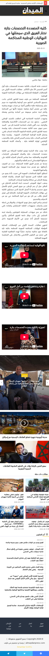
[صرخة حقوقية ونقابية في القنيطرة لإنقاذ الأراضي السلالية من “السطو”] (37, 485)
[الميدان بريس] (33, 10)
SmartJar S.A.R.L (24, 647)
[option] (24, 382)
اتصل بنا (30, 624)
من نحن (20, 624)
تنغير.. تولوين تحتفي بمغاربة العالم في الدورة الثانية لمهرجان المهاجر (12, 496)
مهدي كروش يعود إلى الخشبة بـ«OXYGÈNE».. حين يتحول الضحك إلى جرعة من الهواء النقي (11, 523)
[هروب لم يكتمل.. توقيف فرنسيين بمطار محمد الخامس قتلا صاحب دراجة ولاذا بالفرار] (37, 512)
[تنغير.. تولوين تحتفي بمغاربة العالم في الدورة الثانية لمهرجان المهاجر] (11, 485)
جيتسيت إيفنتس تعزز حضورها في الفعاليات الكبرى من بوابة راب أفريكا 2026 (24, 383)
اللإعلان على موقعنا (8, 626)
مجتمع (36, 21)
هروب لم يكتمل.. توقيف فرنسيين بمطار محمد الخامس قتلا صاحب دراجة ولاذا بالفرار (38, 523)
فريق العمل (41, 624)
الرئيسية (42, 21)
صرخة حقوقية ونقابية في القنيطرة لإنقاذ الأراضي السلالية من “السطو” (38, 496)
